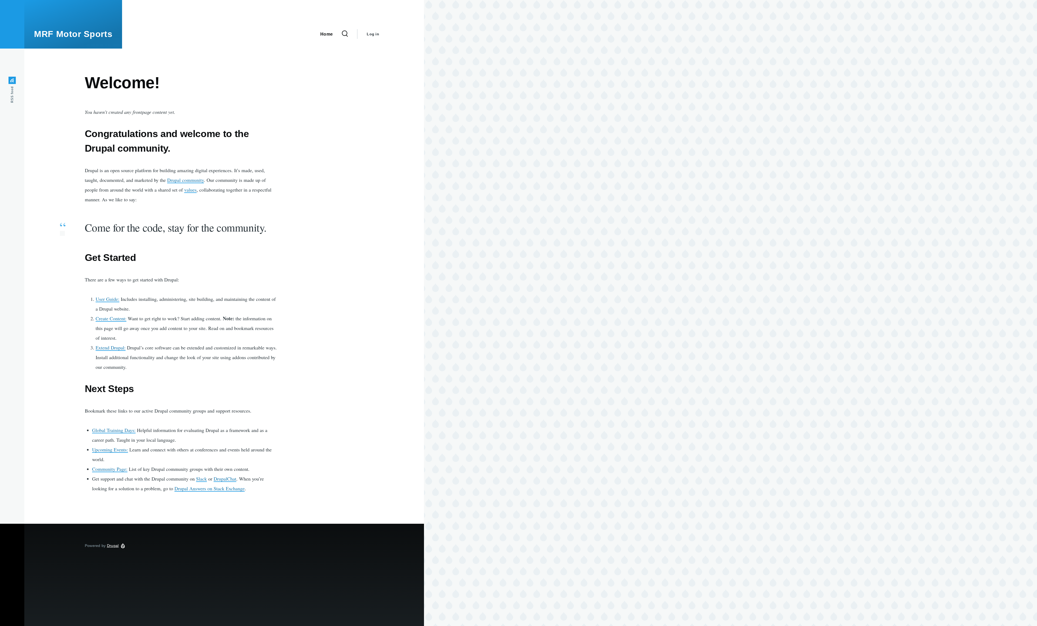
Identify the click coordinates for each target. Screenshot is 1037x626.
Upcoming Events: (110, 449)
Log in (373, 34)
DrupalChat (225, 478)
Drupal (113, 545)
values (190, 189)
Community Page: (109, 469)
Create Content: (111, 318)
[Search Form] (345, 34)
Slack (201, 478)
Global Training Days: (114, 430)
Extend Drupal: (111, 347)
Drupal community (185, 180)
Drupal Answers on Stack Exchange (209, 488)
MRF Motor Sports (73, 34)
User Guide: (107, 299)
